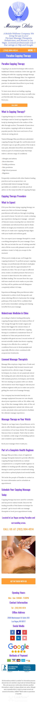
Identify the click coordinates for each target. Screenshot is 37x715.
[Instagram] (24, 632)
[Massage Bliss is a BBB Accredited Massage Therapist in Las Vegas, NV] (18, 668)
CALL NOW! (14, 105)
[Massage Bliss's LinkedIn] (18, 638)
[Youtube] (24, 638)
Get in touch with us (18, 581)
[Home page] (18, 15)
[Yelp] (12, 638)
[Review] (18, 648)
